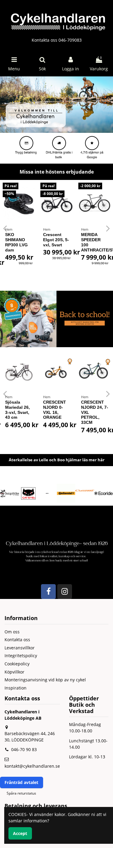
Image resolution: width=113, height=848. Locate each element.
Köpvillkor (14, 672)
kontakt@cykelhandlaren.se (32, 766)
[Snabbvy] (34, 201)
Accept (20, 833)
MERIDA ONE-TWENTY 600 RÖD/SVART (97, 242)
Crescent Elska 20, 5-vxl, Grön (58, 239)
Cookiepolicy (17, 664)
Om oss (12, 632)
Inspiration (16, 688)
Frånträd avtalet (21, 782)
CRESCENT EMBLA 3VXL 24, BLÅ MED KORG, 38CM (41, 410)
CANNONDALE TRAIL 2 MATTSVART (81, 407)
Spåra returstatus (21, 793)
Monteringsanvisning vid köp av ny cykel (45, 680)
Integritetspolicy (21, 655)
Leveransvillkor (20, 648)
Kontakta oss (17, 639)
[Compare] (34, 191)
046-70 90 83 (24, 749)
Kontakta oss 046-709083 (57, 40)
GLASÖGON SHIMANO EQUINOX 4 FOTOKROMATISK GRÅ (27, 244)
